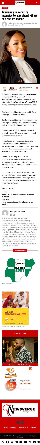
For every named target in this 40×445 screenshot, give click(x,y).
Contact (33, 428)
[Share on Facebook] (7, 442)
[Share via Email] (34, 442)
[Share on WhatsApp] (3, 442)
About (6, 428)
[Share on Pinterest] (25, 442)
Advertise (13, 428)
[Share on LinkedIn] (16, 442)
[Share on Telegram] (21, 442)
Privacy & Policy (23, 428)
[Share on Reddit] (30, 442)
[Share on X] (12, 442)
